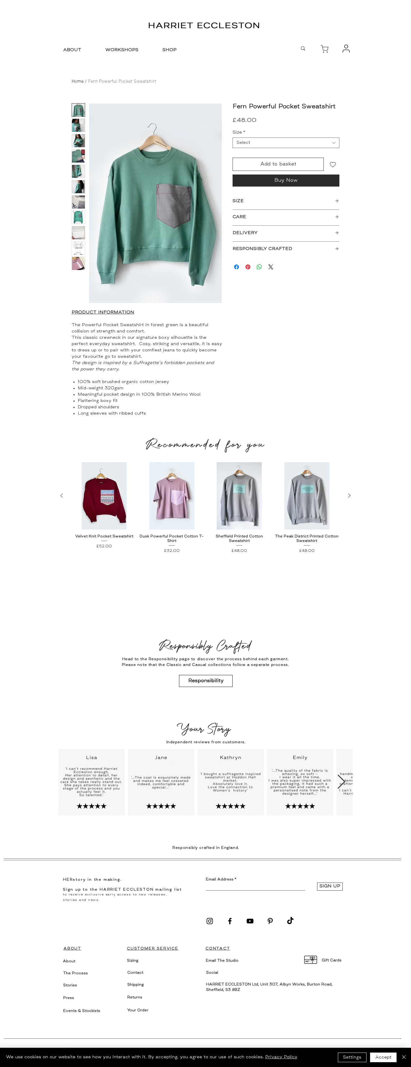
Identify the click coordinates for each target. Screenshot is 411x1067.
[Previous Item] (69, 782)
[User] (324, 49)
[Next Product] (349, 495)
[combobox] (286, 143)
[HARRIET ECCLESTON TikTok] (290, 921)
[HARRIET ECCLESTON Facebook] (230, 921)
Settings (352, 1057)
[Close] (403, 1057)
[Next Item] (341, 782)
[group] (205, 508)
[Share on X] (270, 267)
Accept (383, 1057)
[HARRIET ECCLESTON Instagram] (210, 921)
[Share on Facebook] (236, 267)
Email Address (219, 879)
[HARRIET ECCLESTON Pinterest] (270, 921)
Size (239, 132)
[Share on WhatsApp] (259, 267)
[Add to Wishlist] (332, 164)
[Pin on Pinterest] (248, 267)
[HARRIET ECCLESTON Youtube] (250, 921)
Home (78, 82)
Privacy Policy (281, 1057)
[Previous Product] (61, 495)
